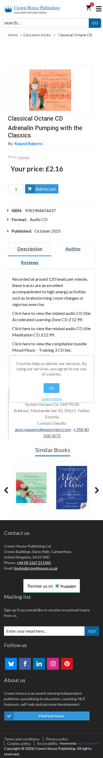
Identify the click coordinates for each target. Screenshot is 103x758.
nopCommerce (88, 743)
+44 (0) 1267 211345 (34, 562)
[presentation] (6, 490)
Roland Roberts (29, 143)
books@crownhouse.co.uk (36, 568)
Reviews (29, 262)
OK (51, 388)
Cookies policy (19, 743)
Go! (92, 631)
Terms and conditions (22, 739)
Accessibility (47, 743)
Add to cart (45, 188)
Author (73, 249)
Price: (12, 157)
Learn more (51, 398)
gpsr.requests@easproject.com (43, 429)
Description (29, 249)
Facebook (25, 664)
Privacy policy (57, 739)
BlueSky (11, 664)
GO (95, 23)
